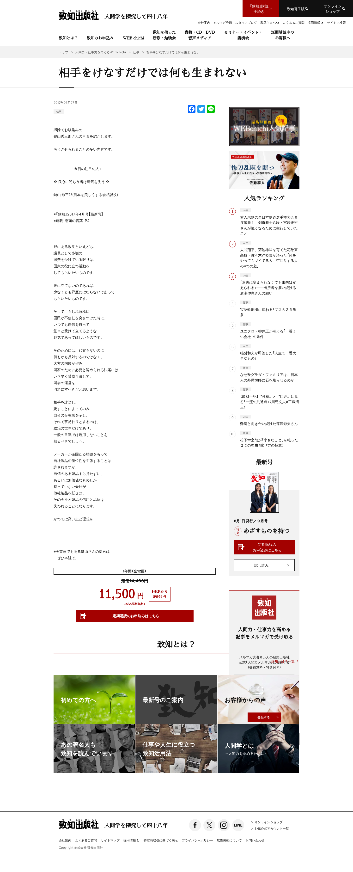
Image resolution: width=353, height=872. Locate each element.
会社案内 (65, 840)
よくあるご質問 (86, 840)
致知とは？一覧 (283, 661)
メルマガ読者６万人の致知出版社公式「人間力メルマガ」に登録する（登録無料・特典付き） (264, 662)
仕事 (58, 111)
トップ (63, 52)
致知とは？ (68, 38)
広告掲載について (229, 840)
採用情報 (129, 840)
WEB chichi (133, 38)
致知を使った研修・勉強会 (164, 35)
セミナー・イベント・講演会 (243, 35)
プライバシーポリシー (197, 840)
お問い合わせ (255, 840)
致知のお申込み (100, 38)
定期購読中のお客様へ (282, 35)
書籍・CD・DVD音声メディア (200, 35)
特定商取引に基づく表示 (161, 840)
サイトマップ (110, 840)
